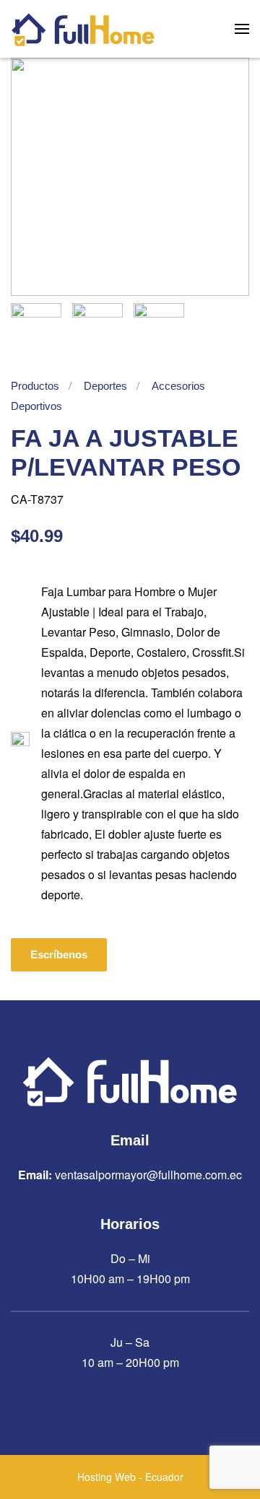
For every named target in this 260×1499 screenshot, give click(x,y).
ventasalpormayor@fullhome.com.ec (148, 1174)
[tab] (36, 328)
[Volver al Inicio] (83, 29)
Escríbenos (58, 954)
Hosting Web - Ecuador (130, 1476)
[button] (242, 29)
